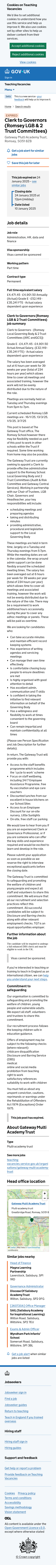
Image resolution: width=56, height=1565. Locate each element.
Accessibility (13, 1502)
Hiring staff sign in (16, 1441)
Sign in (8, 77)
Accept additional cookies (28, 46)
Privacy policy (26, 1493)
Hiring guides (13, 1448)
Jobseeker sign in (15, 1392)
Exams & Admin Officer (24, 1329)
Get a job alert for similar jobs (28, 152)
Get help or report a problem (23, 1468)
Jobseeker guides (16, 1405)
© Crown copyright (28, 1557)
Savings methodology (18, 1507)
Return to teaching (16, 1411)
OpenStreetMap (33, 1247)
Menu (8, 89)
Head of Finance (20, 1263)
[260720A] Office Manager (27, 1306)
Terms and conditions (18, 1498)
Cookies (10, 1493)
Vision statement (15, 1512)
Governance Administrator (27, 1286)
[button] (32, 1220)
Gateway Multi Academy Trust (28, 1203)
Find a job (11, 1398)
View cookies (28, 62)
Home (8, 106)
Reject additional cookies (28, 54)
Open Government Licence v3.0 (25, 1528)
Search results (23, 106)
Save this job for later (26, 163)
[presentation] (28, 1220)
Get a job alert (21, 1354)
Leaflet (13, 1247)
